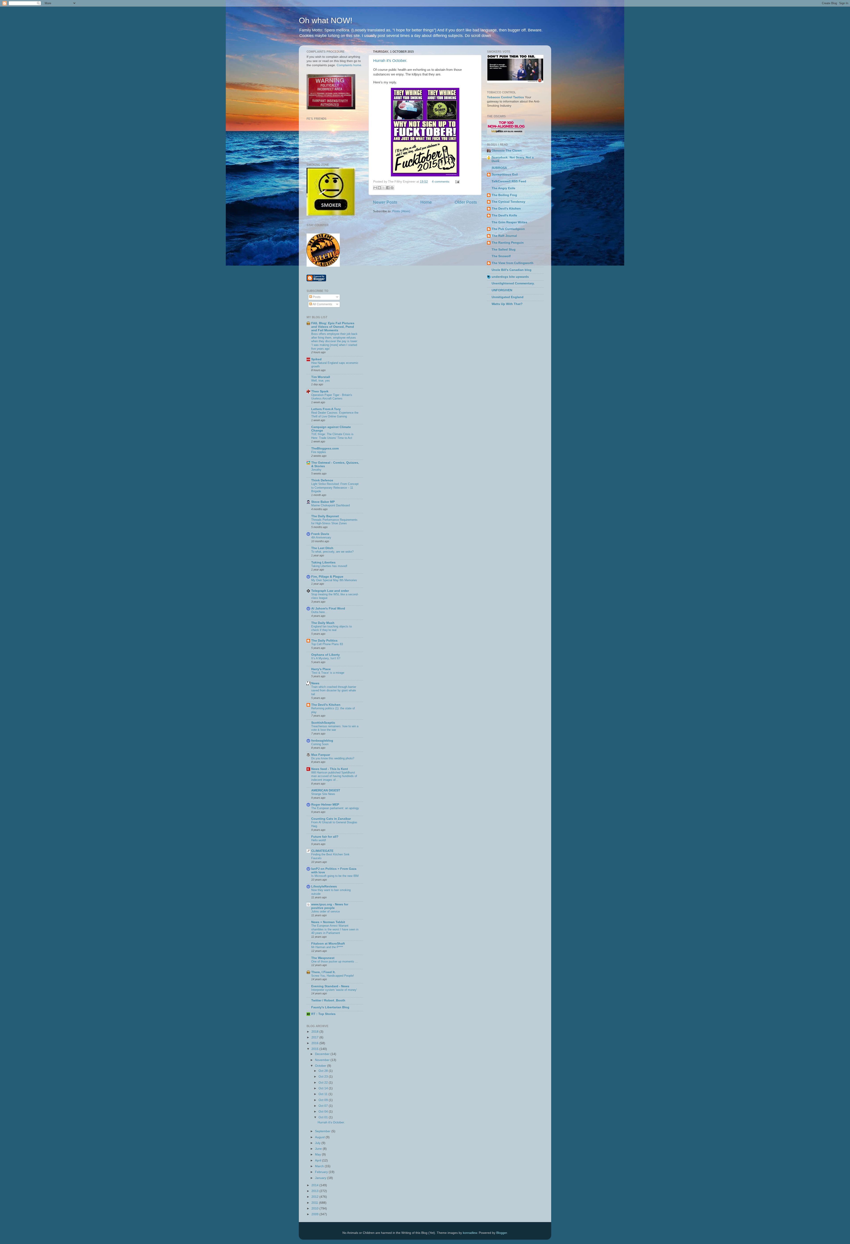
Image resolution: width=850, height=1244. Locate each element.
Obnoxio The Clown (507, 150)
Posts (316, 297)
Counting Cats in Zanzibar (331, 818)
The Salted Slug (504, 249)
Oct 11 (323, 1094)
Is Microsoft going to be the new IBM (335, 876)
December (322, 1054)
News (315, 683)
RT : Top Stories (323, 1014)
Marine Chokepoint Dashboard (330, 505)
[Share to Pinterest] (392, 187)
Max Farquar (320, 754)
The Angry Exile (503, 188)
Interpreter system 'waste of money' (334, 989)
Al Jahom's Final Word (328, 608)
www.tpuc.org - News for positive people (329, 906)
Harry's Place (321, 669)
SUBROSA (499, 168)
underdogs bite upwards (510, 276)
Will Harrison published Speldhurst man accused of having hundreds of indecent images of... (334, 776)
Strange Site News (323, 794)
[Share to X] (383, 187)
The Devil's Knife (504, 215)
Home (426, 202)
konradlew (470, 1232)
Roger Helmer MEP (325, 804)
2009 (315, 1214)
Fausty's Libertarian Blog (330, 1007)
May (318, 1154)
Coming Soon (319, 744)
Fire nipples (318, 452)
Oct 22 (324, 1082)
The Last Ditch (322, 548)
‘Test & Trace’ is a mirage (327, 672)
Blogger (501, 1232)
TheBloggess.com (325, 448)
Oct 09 (324, 1100)
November (322, 1060)
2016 (315, 1043)
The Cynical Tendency (508, 201)
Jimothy (316, 469)
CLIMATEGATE (322, 850)
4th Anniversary (321, 537)
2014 (315, 1185)
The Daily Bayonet (325, 516)
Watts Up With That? (507, 304)
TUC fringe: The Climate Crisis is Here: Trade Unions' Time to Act (332, 436)
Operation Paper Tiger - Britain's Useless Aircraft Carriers (331, 396)
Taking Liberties (323, 562)
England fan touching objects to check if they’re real (331, 628)
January (321, 1178)
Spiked (316, 359)
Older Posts (466, 202)
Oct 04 (324, 1111)
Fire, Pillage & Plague (327, 576)
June (319, 1148)
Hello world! (318, 840)
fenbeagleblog (322, 740)
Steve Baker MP (323, 501)
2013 (315, 1191)
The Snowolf (501, 256)
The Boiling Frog (504, 195)
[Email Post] (456, 181)
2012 (315, 1196)
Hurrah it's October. (390, 60)
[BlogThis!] (379, 187)
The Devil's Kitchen (325, 704)
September (323, 1131)
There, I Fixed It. (323, 972)
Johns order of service (325, 911)
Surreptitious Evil (505, 174)
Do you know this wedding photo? (332, 758)
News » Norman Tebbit (328, 922)
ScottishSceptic (323, 722)
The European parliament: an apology (335, 808)
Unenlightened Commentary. (513, 283)
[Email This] (375, 187)
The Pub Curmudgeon (508, 229)
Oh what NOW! (325, 20)
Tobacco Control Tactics (505, 97)
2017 (315, 1037)
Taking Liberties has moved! (329, 566)
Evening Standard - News (330, 986)
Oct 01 (324, 1117)
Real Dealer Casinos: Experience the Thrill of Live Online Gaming (334, 414)
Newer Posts (385, 202)
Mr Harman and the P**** (327, 947)
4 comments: (441, 181)
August (320, 1137)
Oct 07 (324, 1105)
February (322, 1172)
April (318, 1160)
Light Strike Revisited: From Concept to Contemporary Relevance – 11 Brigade (335, 487)
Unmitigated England (508, 297)
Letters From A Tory (326, 409)
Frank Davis (320, 534)
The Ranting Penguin (508, 242)
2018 (315, 1031)
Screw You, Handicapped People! (332, 975)
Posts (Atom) (401, 211)
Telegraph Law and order (330, 590)
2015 (315, 1049)
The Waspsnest (322, 958)
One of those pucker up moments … (334, 961)
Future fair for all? (324, 836)
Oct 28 (324, 1070)
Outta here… (319, 612)
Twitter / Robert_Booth (328, 1000)
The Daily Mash (322, 623)
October (321, 1065)
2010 (315, 1208)
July (318, 1143)
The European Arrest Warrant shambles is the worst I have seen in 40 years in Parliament (334, 929)
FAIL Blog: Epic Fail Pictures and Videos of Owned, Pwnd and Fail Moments (332, 327)
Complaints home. (349, 65)
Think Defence (322, 480)
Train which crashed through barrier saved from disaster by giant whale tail (333, 690)
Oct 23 (324, 1076)
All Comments (322, 304)
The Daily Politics (324, 640)
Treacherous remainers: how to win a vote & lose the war (334, 728)
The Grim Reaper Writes (509, 222)
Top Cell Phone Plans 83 (327, 644)
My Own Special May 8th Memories (334, 580)
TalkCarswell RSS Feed (509, 181)
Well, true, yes (320, 380)
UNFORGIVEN (502, 290)
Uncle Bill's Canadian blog (511, 270)
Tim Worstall (320, 377)
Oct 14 (324, 1088)
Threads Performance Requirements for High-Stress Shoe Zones (334, 521)
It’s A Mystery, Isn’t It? (325, 658)
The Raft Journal (504, 235)
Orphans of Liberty (325, 654)
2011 (315, 1202)
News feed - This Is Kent (329, 769)
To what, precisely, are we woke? (332, 551)
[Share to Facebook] (388, 187)
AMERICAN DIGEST (325, 790)
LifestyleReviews (324, 886)
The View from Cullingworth (512, 263)
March (320, 1166)
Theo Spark (319, 391)
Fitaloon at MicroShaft (328, 943)
